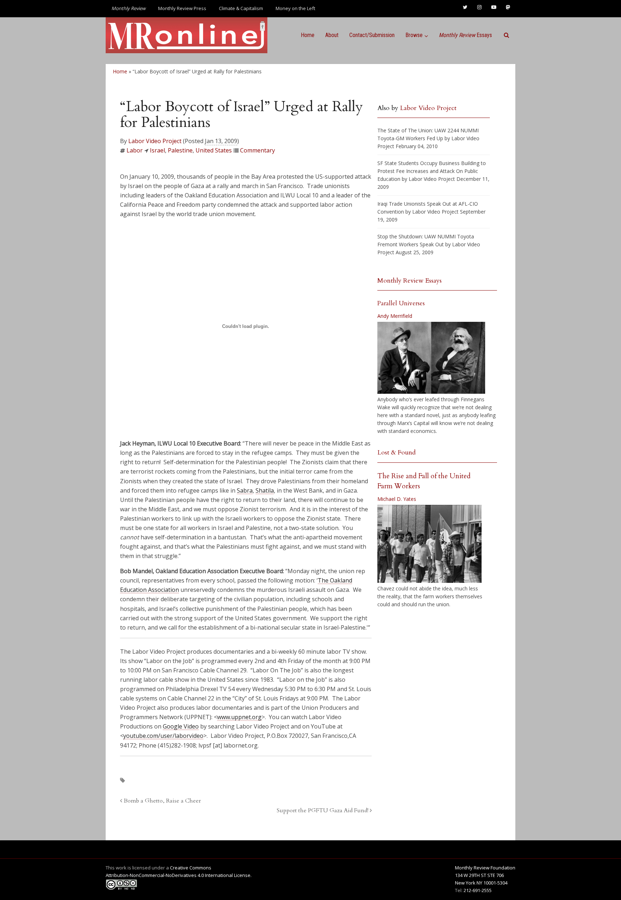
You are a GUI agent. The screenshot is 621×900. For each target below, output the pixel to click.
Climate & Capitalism (241, 8)
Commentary (257, 150)
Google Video (181, 726)
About (332, 35)
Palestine (180, 150)
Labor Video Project (154, 141)
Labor (134, 150)
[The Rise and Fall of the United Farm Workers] (429, 544)
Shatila (265, 490)
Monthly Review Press (182, 8)
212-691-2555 (478, 890)
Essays (465, 35)
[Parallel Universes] (431, 358)
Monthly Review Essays (409, 280)
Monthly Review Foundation (485, 867)
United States (214, 150)
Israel (157, 150)
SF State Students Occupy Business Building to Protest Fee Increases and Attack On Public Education (431, 171)
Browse (414, 35)
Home (307, 35)
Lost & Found (396, 452)
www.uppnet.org (239, 717)
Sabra (245, 490)
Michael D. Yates (396, 498)
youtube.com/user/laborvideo (163, 736)
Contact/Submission (372, 35)
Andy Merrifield (394, 315)
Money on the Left (295, 8)
